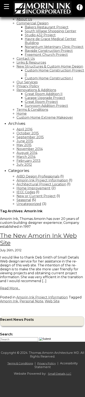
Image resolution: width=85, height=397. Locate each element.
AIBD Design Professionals (38, 176)
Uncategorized (29, 204)
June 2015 (25, 141)
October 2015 (28, 133)
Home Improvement (34, 188)
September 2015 (30, 137)
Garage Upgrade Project (45, 98)
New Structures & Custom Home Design (50, 66)
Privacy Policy (28, 86)
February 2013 (28, 161)
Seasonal (24, 200)
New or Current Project (36, 196)
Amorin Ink (9, 301)
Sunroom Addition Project (46, 106)
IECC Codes (26, 192)
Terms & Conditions (32, 110)
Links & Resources (31, 62)
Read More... (10, 288)
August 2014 (27, 153)
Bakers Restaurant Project (46, 27)
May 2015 (24, 145)
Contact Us (26, 59)
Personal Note (31, 301)
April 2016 (24, 129)
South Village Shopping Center (50, 31)
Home (22, 114)
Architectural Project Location (41, 184)
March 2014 (26, 157)
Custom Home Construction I (49, 78)
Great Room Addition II (44, 94)
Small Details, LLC (59, 373)
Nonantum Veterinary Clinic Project (54, 47)
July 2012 (24, 165)
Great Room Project (41, 102)
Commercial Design (32, 23)
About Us (24, 19)
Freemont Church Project (46, 55)
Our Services (27, 82)
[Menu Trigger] (6, 6)
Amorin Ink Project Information (42, 180)
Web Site (52, 301)
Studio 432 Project (40, 35)
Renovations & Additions (36, 90)
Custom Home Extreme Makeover (45, 117)
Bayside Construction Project (49, 51)
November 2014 (30, 149)
